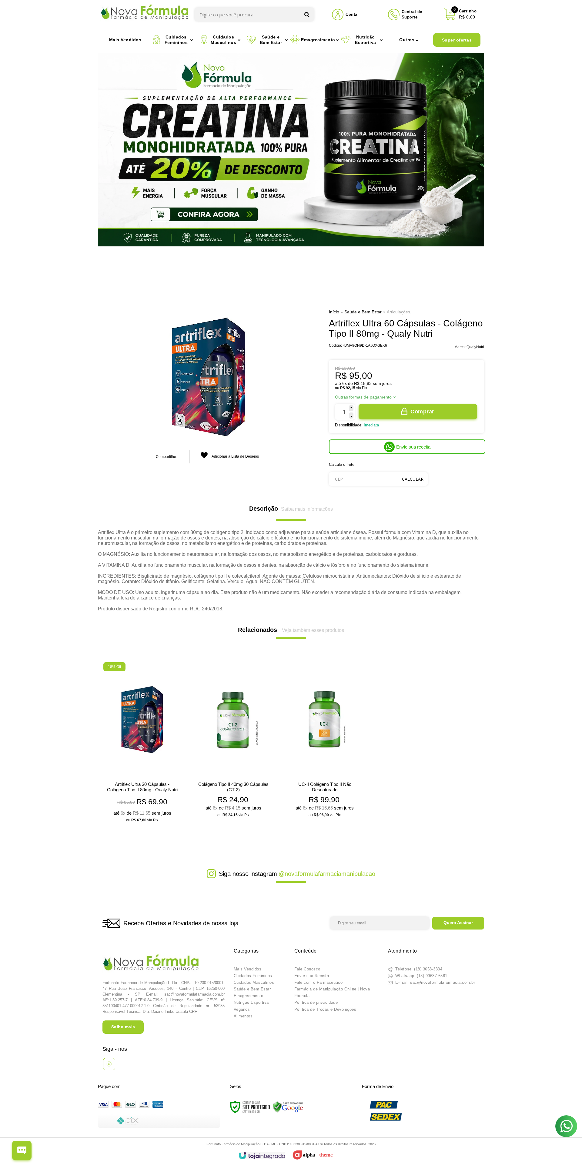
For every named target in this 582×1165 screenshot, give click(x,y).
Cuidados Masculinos (254, 982)
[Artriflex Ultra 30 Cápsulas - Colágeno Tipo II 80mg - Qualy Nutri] (142, 744)
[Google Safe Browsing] (288, 1107)
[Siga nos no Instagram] (109, 1064)
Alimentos (243, 1016)
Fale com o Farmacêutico (318, 982)
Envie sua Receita (311, 975)
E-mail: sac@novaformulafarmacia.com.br (434, 982)
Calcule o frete (341, 464)
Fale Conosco (307, 969)
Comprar (422, 412)
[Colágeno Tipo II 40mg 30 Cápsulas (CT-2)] (233, 741)
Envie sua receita (413, 446)
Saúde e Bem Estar (363, 311)
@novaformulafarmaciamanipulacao (327, 873)
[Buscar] (307, 14)
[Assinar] (458, 923)
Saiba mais (123, 1026)
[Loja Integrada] (262, 1155)
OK (412, 479)
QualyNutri (475, 347)
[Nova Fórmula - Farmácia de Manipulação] (144, 14)
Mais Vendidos (248, 969)
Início (334, 311)
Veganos (242, 1009)
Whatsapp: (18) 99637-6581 (420, 975)
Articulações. (399, 311)
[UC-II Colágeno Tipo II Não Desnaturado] (324, 741)
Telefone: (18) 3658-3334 (418, 969)
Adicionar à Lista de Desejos (235, 456)
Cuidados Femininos (253, 975)
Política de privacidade (316, 1002)
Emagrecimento (248, 995)
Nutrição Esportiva (251, 1002)
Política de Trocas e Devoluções (325, 1009)
